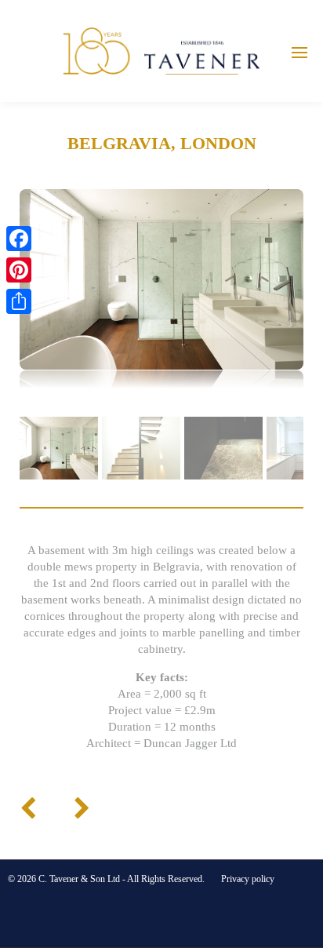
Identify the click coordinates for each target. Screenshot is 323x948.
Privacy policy (247, 878)
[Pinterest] (18, 270)
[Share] (18, 301)
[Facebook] (18, 238)
